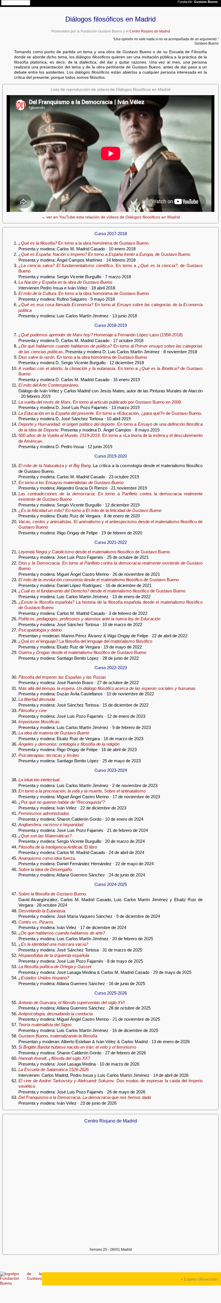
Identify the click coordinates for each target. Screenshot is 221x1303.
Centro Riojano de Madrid (149, 31)
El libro (57, 847)
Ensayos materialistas (70, 482)
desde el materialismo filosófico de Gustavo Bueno (94, 551)
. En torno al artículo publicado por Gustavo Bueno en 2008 (99, 402)
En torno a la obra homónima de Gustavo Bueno (83, 243)
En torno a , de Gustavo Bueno (104, 254)
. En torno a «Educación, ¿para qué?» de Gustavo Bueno (109, 413)
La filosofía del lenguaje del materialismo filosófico (85, 641)
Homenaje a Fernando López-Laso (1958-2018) (100, 334)
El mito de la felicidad (89, 510)
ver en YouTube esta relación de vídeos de (113, 217)
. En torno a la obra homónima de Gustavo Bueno (83, 293)
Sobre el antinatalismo (82, 790)
